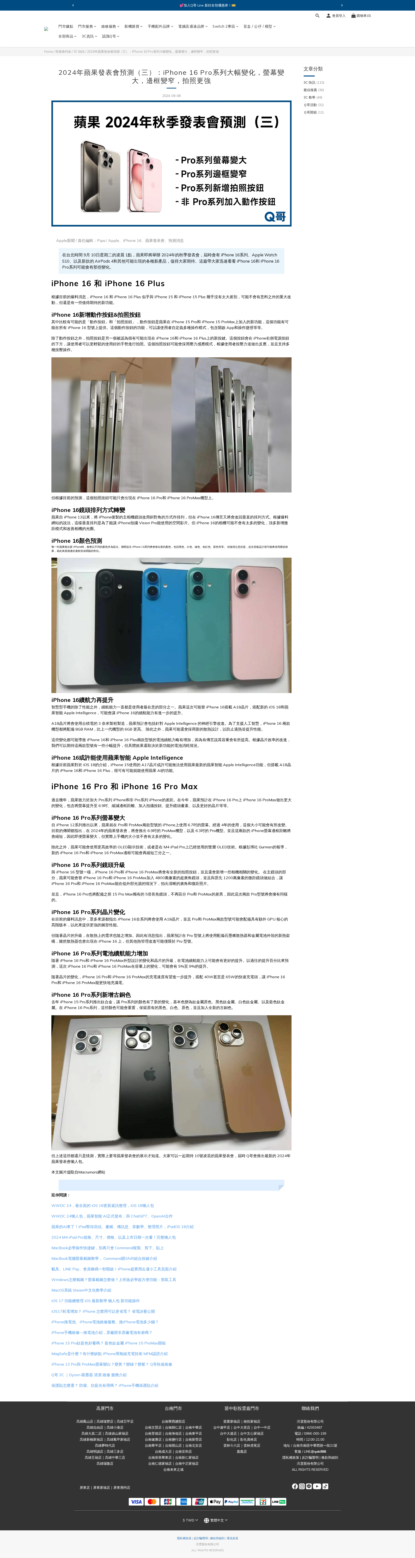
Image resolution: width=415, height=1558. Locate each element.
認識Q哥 (109, 36)
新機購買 (131, 26)
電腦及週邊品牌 (191, 26)
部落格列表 (63, 51)
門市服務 (85, 26)
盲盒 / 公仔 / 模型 (258, 26)
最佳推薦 (314, 90)
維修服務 (108, 26)
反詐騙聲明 (310, 1457)
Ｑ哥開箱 (314, 112)
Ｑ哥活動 (314, 105)
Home (48, 51)
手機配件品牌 (159, 26)
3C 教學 (313, 97)
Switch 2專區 (224, 26)
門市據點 (65, 26)
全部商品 (65, 36)
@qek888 (318, 1451)
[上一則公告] (73, 5)
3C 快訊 (79, 51)
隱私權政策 (290, 1457)
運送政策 (232, 1538)
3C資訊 (88, 36)
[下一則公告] (342, 5)
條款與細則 (329, 1457)
